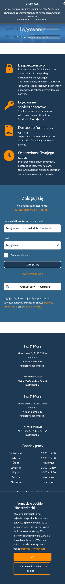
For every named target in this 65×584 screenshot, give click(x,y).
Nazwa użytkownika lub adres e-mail (23, 221)
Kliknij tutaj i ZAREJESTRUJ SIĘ (32, 209)
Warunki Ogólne (32, 306)
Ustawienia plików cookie (30, 568)
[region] (32, 538)
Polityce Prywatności (33, 548)
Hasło (7, 238)
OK (32, 556)
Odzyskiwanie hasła (33, 273)
